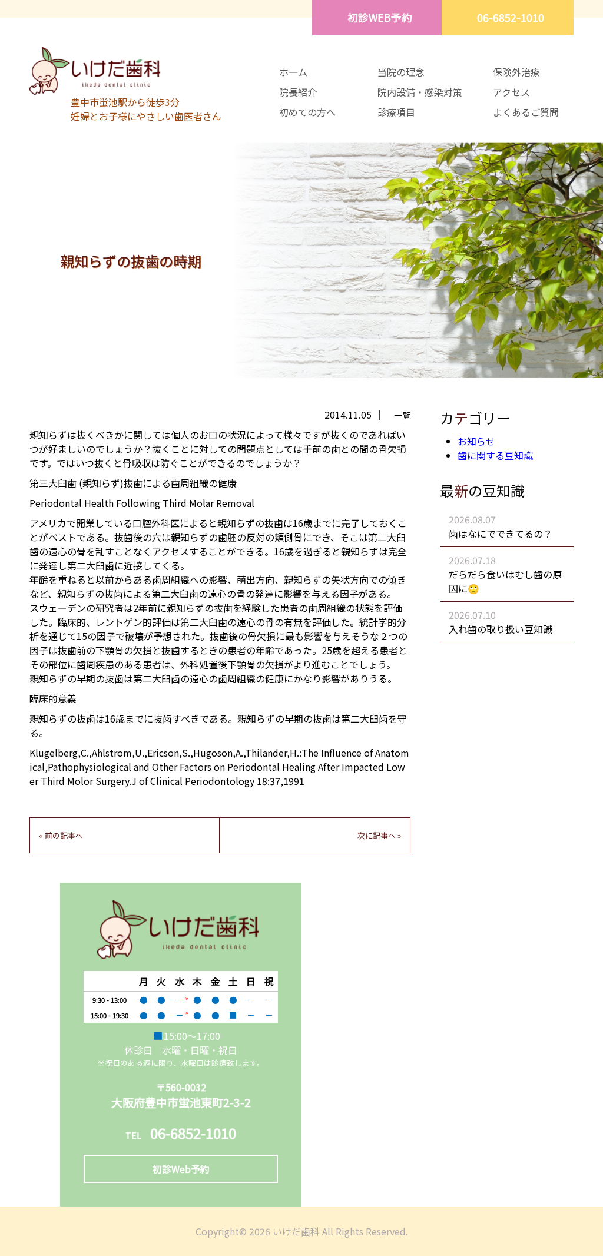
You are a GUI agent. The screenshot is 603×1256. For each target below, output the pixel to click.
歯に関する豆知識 (495, 455)
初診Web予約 (181, 1169)
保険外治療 (516, 72)
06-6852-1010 (510, 17)
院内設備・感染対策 (419, 92)
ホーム (293, 72)
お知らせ (476, 441)
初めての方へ (307, 112)
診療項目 (396, 112)
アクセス (511, 92)
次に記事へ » (379, 835)
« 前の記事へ (61, 835)
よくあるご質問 (526, 112)
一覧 (402, 415)
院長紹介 (298, 92)
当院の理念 (401, 72)
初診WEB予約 (379, 17)
